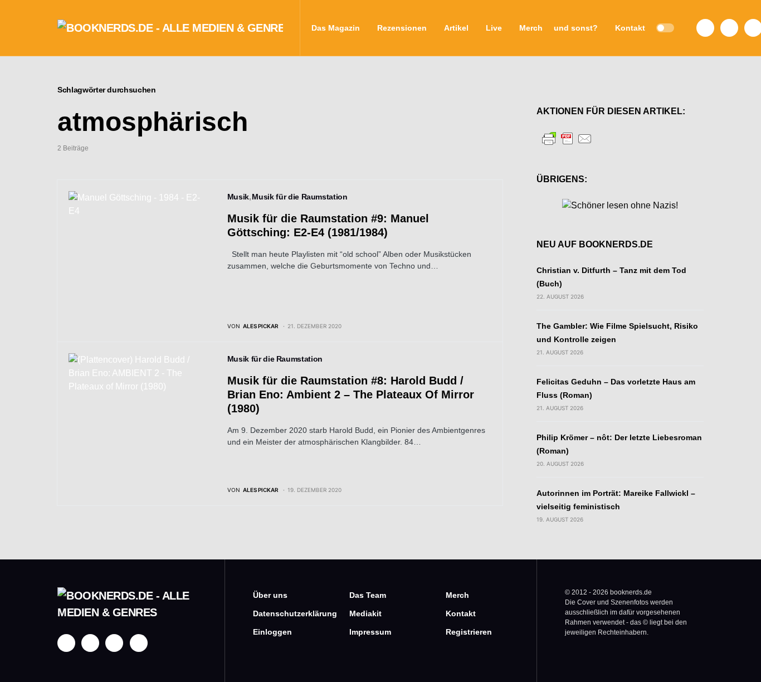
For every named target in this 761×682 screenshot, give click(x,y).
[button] (665, 28)
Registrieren (469, 631)
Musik (238, 196)
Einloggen (272, 631)
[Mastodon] (114, 643)
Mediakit (365, 613)
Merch (457, 595)
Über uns (270, 595)
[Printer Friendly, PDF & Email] (567, 138)
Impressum (370, 631)
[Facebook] (705, 28)
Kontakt (461, 613)
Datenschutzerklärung (284, 613)
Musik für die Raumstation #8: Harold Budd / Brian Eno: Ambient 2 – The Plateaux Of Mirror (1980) (350, 394)
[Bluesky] (139, 643)
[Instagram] (729, 28)
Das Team (367, 595)
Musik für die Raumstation (299, 196)
